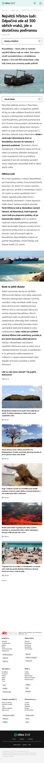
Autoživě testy (6, 643)
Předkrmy (27, 706)
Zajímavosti (5, 651)
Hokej (3, 677)
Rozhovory (28, 645)
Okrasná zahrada (7, 703)
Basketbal (5, 672)
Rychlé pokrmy (29, 710)
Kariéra (22, 739)
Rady (3, 647)
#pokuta (5, 658)
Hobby (27, 672)
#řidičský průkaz (7, 655)
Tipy (3, 706)
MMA (3, 679)
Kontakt (30, 739)
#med (27, 719)
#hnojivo (5, 719)
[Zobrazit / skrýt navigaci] (40, 3)
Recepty (27, 708)
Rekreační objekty (30, 677)
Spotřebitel (28, 647)
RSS (29, 744)
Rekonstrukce (29, 676)
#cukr (27, 722)
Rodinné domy (29, 679)
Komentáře (28, 643)
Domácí (27, 641)
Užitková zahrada (7, 708)
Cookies (24, 744)
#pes (27, 688)
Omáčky (27, 704)
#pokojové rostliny (8, 715)
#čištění (28, 685)
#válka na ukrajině (31, 657)
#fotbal (5, 688)
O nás (14, 739)
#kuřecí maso (30, 715)
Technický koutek (7, 649)
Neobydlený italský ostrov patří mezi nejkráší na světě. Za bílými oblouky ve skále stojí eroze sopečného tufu (20, 413)
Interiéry (27, 674)
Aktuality (4, 641)
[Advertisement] (22, 603)
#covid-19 (29, 661)
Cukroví (27, 703)
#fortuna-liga (7, 692)
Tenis (3, 681)
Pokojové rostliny (7, 704)
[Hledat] (35, 3)
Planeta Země (15, 10)
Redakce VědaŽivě (11, 41)
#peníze (28, 654)
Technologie (28, 649)
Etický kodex (17, 744)
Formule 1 (5, 674)
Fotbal (4, 676)
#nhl (4, 685)
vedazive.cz (5, 10)
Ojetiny (4, 645)
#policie (5, 661)
